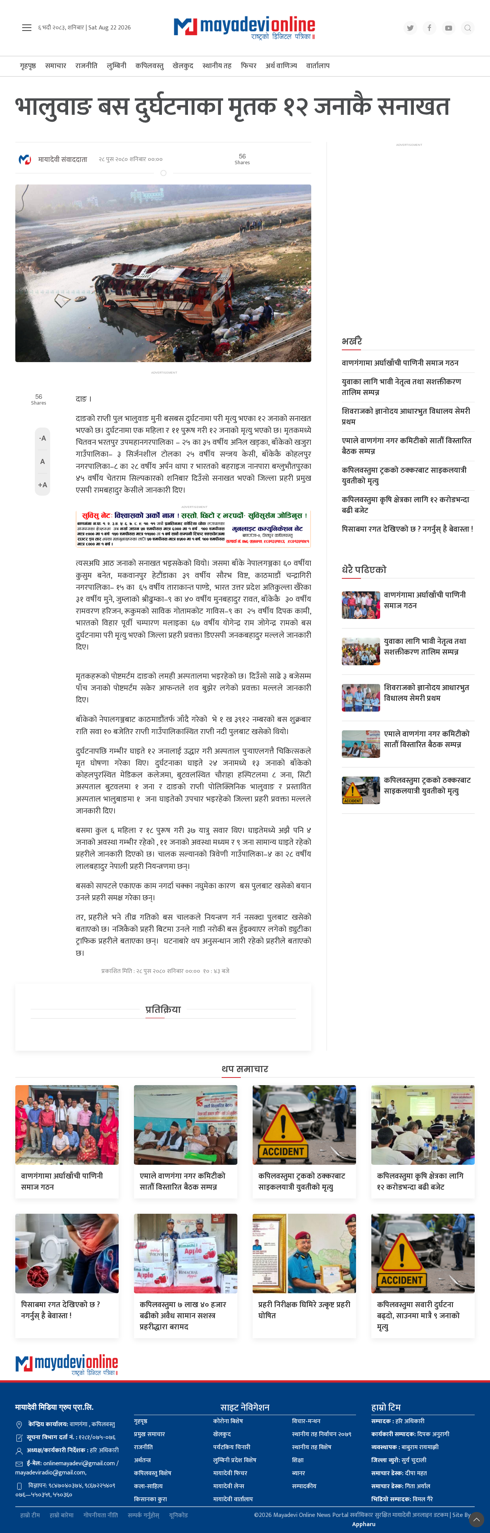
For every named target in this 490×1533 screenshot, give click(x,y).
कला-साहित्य (148, 1486)
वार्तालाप (318, 66)
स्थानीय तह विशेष (312, 1447)
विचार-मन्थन (306, 1421)
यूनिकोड (178, 1515)
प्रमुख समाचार (149, 1434)
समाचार (55, 66)
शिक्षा (298, 1460)
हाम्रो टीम (30, 1515)
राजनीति (86, 66)
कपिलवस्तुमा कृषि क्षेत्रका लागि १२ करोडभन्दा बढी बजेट (405, 505)
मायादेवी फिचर (230, 1473)
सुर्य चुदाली (398, 1460)
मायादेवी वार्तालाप (233, 1499)
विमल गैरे (402, 1499)
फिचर (248, 66)
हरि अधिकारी (398, 1421)
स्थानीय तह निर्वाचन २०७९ (321, 1434)
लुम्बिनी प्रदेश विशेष (234, 1460)
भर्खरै (352, 342)
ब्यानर (298, 1473)
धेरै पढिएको (364, 570)
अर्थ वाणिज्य (281, 66)
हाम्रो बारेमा (62, 1515)
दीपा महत (399, 1473)
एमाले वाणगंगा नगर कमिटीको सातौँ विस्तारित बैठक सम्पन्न (407, 446)
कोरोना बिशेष (228, 1421)
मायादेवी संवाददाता (62, 160)
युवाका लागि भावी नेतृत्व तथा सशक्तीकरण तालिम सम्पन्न (401, 387)
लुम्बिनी (116, 66)
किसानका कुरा (150, 1499)
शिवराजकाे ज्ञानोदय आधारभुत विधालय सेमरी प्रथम (406, 417)
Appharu (364, 1524)
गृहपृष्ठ (28, 66)
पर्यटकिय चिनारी (231, 1447)
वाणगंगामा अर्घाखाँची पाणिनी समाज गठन (400, 363)
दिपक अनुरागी (410, 1434)
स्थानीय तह (217, 66)
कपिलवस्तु (149, 66)
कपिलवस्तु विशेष (153, 1473)
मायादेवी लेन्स (228, 1486)
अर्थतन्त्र (142, 1460)
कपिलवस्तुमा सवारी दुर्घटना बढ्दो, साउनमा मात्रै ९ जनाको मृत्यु (418, 1316)
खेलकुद (183, 66)
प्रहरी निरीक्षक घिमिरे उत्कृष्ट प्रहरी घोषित (304, 1310)
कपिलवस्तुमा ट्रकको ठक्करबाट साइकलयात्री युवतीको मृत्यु (404, 476)
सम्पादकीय (304, 1486)
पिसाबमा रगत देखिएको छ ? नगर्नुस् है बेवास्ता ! (407, 529)
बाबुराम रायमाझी (405, 1447)
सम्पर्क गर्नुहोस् (143, 1515)
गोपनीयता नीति (100, 1515)
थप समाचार (245, 1069)
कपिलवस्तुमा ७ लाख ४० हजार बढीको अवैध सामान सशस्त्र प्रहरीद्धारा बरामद (183, 1316)
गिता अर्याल (400, 1486)
